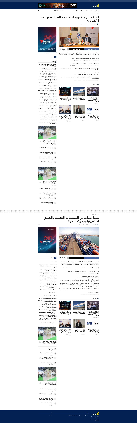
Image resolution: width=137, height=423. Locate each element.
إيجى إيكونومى (93, 24)
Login (39, 0)
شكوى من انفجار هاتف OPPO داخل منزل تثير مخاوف (47, 88)
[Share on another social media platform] (68, 49)
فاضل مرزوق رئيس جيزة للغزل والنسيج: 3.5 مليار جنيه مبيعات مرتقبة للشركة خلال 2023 (46, 157)
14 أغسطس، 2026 (82, 100)
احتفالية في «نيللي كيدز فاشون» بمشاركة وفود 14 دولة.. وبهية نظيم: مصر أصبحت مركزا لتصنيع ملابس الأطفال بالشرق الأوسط (47, 65)
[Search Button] (38, 10)
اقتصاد (92, 10)
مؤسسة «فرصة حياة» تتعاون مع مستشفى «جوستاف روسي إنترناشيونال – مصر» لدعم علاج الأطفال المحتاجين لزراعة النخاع (47, 119)
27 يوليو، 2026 (96, 120)
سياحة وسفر (69, 10)
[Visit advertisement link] (57, 5)
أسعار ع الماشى (81, 10)
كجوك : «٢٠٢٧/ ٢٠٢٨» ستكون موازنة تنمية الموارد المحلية (47, 71)
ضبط (87, 294)
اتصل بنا (89, 0)
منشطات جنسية (83, 294)
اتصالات (73, 10)
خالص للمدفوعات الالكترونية (78, 80)
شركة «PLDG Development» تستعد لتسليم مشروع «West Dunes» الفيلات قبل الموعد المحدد (79, 116)
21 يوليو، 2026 (83, 120)
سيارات (64, 10)
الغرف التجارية (94, 80)
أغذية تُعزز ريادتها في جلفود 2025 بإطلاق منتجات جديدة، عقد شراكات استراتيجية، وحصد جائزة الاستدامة (49, 142)
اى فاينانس (89, 80)
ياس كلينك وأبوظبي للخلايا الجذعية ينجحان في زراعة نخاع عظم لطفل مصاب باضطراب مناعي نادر (79, 98)
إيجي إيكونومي (96, 10)
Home (98, 13)
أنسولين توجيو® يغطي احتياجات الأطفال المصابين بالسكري (47, 162)
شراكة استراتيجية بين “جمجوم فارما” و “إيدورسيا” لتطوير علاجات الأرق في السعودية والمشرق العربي (93, 116)
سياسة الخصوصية (96, 0)
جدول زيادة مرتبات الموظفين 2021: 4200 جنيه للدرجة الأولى (46, 148)
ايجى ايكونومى (85, 80)
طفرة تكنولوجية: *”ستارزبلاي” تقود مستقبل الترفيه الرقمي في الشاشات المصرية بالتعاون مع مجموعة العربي (65, 98)
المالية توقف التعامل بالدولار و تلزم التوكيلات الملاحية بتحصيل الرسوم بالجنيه (46, 153)
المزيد (61, 10)
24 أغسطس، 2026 (96, 103)
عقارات (77, 10)
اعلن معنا (92, 0)
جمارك (90, 294)
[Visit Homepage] (95, 5)
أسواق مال (87, 10)
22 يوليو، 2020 (86, 24)
